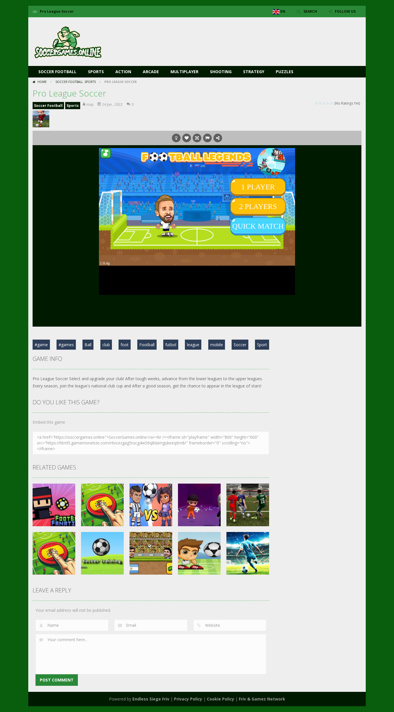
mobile (216, 344)
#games (66, 344)
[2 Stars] (320, 103)
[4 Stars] (328, 103)
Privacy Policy (188, 699)
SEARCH (310, 11)
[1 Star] (316, 103)
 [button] (207, 138)
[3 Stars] (324, 103)
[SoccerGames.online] (69, 41)
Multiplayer (184, 71)
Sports (96, 71)
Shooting (221, 71)
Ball (88, 344)
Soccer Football (57, 71)
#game (41, 344)
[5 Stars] (331, 103)
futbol (170, 344)
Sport (262, 344)
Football (147, 344)
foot (125, 344)
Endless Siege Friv (150, 699)
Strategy (253, 71)
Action (123, 71)
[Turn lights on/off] (176, 138)
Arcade (151, 71)
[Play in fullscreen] (197, 138)
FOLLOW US (345, 11)
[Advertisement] (256, 35)
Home (42, 82)
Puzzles (284, 71)
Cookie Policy (220, 699)
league (193, 344)
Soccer (240, 344)
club (106, 344)
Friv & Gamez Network (262, 699)
